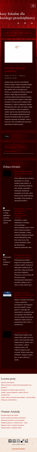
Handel (18, 33)
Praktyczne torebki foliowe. (9, 400)
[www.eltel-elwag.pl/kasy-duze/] (18, 41)
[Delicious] (22, 439)
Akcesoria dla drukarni (7, 382)
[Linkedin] (14, 439)
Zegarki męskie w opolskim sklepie (11, 428)
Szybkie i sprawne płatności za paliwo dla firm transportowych (24, 295)
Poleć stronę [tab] (22, 147)
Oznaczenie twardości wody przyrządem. (13, 420)
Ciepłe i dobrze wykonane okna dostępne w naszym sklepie (18, 397)
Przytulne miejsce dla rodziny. (10, 415)
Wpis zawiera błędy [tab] (10, 151)
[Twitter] (18, 439)
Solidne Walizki (21, 332)
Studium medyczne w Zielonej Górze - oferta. (14, 423)
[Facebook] (10, 439)
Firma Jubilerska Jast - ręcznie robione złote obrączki (23, 173)
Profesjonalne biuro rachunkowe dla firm (22, 256)
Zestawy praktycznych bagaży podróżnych (13, 418)
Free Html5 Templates (18, 449)
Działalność (11, 33)
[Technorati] (26, 439)
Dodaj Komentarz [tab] (10, 147)
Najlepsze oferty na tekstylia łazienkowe (12, 425)
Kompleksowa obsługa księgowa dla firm (13, 390)
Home (5, 33)
